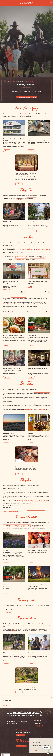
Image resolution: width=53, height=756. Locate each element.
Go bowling (8, 612)
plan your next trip (37, 623)
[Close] (51, 740)
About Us (10, 719)
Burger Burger (41, 509)
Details (6, 292)
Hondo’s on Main (15, 311)
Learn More (35, 750)
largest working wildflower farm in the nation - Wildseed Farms (17, 524)
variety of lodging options (21, 113)
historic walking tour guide (27, 249)
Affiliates (23, 721)
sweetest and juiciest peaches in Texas (19, 525)
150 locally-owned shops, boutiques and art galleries (29, 255)
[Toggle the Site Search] (2, 2)
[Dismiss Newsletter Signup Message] (51, 697)
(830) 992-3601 (31, 286)
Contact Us (11, 721)
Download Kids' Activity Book (26, 97)
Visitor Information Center (21, 248)
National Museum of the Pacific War (11, 303)
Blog (22, 719)
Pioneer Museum (37, 491)
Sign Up (5, 705)
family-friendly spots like (32, 509)
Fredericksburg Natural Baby (21, 257)
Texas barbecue (41, 409)
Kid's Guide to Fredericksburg (43, 249)
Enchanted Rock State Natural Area (42, 391)
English (6, 754)
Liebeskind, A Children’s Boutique (11, 282)
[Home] (26, 3)
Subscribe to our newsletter (38, 625)
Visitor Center (39, 719)
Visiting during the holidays (9, 528)
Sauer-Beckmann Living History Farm (40, 501)
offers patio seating (31, 196)
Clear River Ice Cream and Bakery (18, 296)
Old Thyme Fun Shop (19, 259)
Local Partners (12, 723)
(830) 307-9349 (6, 287)
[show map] (21, 292)
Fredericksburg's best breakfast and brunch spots (14, 486)
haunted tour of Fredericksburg (34, 526)
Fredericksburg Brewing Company (10, 511)
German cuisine (28, 409)
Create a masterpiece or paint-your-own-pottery (17, 611)
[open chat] (49, 752)
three (14, 630)
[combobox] (5, 754)
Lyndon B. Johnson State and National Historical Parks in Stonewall (32, 500)
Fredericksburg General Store (21, 256)
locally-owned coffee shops (14, 244)
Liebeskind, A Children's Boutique (37, 257)
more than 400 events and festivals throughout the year (19, 625)
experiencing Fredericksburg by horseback (12, 526)
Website (5, 289)
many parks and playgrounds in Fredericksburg (13, 199)
